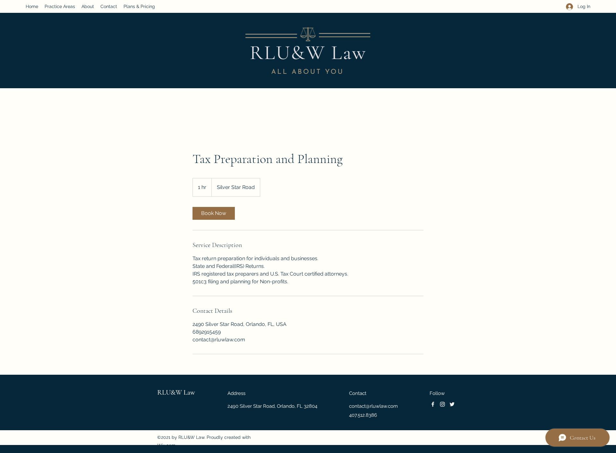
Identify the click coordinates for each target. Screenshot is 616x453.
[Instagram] (442, 404)
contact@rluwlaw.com (373, 406)
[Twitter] (452, 404)
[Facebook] (433, 404)
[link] (214, 213)
